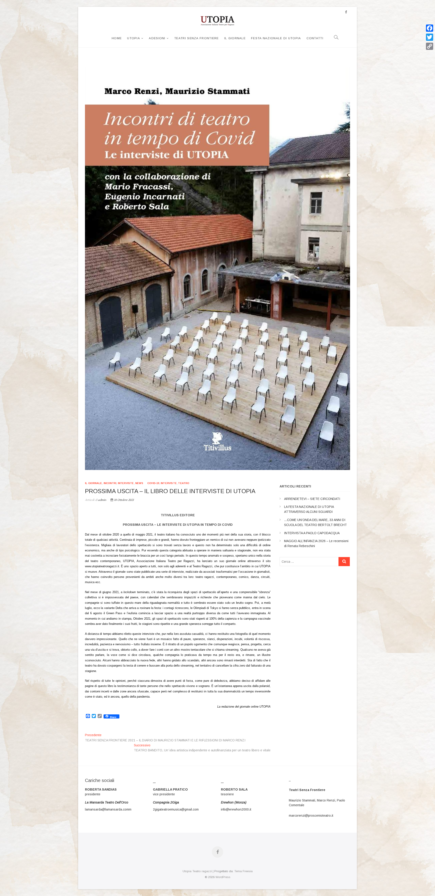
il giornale (93, 483)
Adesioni (157, 38)
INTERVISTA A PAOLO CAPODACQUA (312, 533)
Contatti (315, 38)
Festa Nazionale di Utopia (276, 38)
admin (101, 500)
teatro (183, 483)
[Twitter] (429, 37)
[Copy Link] (429, 46)
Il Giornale (235, 38)
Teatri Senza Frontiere (196, 38)
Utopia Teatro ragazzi (197, 871)
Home (117, 38)
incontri (110, 483)
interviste (126, 483)
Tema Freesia (243, 871)
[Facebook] (429, 28)
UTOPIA (133, 38)
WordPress (222, 877)
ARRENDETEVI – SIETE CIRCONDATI (312, 499)
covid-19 (153, 483)
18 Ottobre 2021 (123, 500)
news (139, 483)
